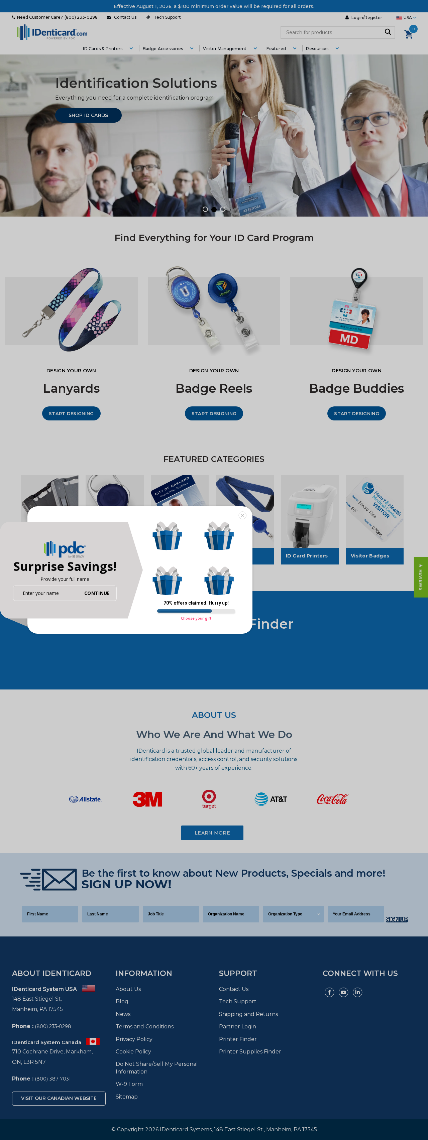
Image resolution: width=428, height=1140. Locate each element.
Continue (97, 593)
